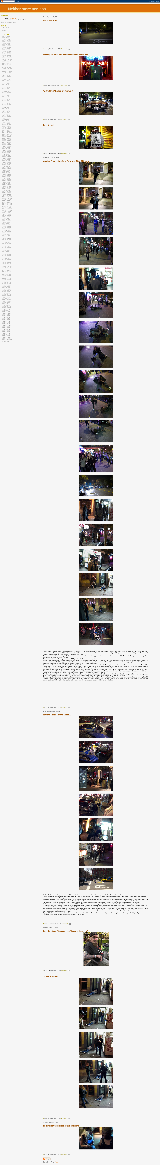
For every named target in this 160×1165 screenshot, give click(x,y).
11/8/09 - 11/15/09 (6, 270)
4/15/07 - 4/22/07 (6, 92)
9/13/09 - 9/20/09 (6, 259)
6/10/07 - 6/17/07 (6, 103)
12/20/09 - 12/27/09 (7, 278)
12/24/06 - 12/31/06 (7, 71)
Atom (56, 1162)
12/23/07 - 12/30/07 (7, 140)
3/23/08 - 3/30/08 (6, 158)
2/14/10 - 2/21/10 (6, 289)
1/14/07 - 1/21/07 (6, 75)
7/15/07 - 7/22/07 (6, 110)
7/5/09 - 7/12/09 (6, 246)
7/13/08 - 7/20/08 (6, 179)
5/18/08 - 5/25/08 (6, 168)
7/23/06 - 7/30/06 (6, 42)
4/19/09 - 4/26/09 (6, 233)
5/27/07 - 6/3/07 (6, 100)
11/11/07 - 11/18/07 (7, 132)
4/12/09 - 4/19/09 (6, 231)
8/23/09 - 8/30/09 (6, 255)
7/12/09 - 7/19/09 (6, 247)
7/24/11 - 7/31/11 (6, 326)
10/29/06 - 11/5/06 (6, 60)
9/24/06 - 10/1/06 (6, 54)
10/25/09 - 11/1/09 (6, 267)
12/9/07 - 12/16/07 (6, 138)
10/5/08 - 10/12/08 (6, 195)
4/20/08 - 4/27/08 (6, 163)
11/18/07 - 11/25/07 (7, 134)
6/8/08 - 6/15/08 (6, 173)
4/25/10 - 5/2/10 (6, 302)
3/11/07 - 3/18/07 (6, 86)
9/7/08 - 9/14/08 (6, 190)
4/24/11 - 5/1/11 (6, 309)
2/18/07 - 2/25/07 (6, 82)
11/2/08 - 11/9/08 (6, 201)
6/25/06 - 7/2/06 (6, 36)
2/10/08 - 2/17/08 (6, 150)
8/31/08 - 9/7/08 (6, 189)
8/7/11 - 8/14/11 (6, 329)
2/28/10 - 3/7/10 (6, 291)
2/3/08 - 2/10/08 (6, 148)
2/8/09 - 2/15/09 (6, 219)
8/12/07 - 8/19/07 (6, 115)
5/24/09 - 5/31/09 (6, 239)
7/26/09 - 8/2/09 (6, 250)
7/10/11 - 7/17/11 (6, 323)
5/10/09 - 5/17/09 (6, 237)
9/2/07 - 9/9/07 (5, 119)
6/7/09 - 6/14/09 (6, 242)
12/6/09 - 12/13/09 (6, 275)
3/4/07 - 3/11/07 (6, 84)
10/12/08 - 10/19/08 (7, 197)
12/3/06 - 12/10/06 (6, 67)
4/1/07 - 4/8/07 (5, 90)
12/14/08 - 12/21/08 (7, 209)
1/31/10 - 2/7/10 (6, 286)
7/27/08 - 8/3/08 (6, 182)
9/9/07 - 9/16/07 (6, 120)
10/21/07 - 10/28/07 (7, 128)
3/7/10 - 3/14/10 (6, 293)
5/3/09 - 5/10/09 (6, 235)
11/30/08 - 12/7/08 (6, 206)
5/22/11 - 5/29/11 (6, 314)
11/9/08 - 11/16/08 (6, 202)
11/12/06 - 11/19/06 (7, 63)
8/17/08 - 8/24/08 (6, 186)
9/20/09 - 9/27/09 (6, 261)
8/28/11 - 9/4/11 (6, 333)
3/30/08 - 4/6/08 (6, 159)
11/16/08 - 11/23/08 (7, 203)
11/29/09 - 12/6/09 (6, 274)
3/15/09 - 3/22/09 (6, 226)
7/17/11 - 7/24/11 (6, 325)
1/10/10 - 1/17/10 (6, 282)
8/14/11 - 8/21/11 (6, 330)
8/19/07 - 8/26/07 (6, 116)
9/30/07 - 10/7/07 (6, 124)
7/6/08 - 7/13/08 (6, 178)
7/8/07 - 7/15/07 (6, 108)
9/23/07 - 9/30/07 (6, 123)
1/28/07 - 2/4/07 (6, 78)
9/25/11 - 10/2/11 (6, 338)
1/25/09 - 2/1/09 (6, 217)
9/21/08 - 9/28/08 (6, 193)
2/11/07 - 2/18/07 (6, 80)
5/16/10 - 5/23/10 (6, 306)
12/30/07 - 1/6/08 (6, 142)
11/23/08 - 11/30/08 (7, 205)
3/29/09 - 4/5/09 (6, 229)
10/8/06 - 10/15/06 (6, 56)
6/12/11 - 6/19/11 (6, 318)
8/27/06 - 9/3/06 (6, 48)
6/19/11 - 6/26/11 (6, 319)
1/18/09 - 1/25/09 (6, 215)
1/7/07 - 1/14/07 (6, 74)
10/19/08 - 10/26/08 (7, 198)
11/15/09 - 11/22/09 (7, 271)
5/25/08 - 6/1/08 (6, 170)
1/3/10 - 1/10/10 (6, 281)
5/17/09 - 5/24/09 (6, 238)
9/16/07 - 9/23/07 (6, 122)
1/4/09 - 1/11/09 (6, 213)
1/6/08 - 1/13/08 (6, 143)
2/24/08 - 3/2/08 (6, 152)
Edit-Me (4, 29)
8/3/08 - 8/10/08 (6, 183)
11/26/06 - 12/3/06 (6, 66)
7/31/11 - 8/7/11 (6, 327)
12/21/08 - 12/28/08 (7, 210)
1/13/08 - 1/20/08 (6, 144)
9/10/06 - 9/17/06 (6, 51)
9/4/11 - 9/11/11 (6, 334)
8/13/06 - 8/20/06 (6, 46)
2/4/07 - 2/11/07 (6, 79)
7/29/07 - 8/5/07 (6, 112)
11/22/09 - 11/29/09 (7, 273)
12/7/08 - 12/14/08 (6, 207)
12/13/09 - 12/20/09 (7, 277)
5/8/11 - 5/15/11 (6, 311)
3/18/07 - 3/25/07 (6, 87)
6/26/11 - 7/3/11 (6, 321)
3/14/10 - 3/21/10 (6, 294)
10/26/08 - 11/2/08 (6, 199)
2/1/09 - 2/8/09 (5, 218)
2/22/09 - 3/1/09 (6, 222)
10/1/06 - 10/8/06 (6, 55)
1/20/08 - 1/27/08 (6, 146)
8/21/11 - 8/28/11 (6, 331)
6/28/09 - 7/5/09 (6, 245)
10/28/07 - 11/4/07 (6, 130)
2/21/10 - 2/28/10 (6, 290)
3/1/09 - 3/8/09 (5, 223)
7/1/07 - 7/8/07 (5, 107)
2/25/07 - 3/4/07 (6, 83)
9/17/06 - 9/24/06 (6, 52)
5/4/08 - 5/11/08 (6, 166)
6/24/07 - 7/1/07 (6, 106)
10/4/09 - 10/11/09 (6, 263)
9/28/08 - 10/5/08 (6, 194)
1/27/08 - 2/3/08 (6, 147)
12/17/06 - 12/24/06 (7, 70)
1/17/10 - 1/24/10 (6, 283)
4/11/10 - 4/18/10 (6, 299)
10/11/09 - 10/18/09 (7, 265)
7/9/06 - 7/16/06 (6, 39)
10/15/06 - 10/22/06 (7, 58)
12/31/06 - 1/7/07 (6, 72)
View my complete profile (8, 22)
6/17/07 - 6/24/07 (6, 104)
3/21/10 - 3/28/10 (6, 295)
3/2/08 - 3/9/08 (5, 154)
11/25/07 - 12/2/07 (6, 135)
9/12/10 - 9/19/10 (6, 307)
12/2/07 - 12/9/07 (6, 136)
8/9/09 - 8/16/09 (6, 253)
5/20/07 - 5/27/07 (6, 99)
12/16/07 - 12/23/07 (7, 139)
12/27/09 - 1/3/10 (6, 279)
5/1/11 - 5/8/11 (5, 310)
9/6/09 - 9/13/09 (6, 258)
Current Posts (5, 341)
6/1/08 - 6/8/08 (5, 171)
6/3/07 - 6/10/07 (6, 102)
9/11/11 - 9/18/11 (6, 335)
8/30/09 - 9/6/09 (6, 257)
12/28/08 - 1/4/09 (6, 211)
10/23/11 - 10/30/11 (7, 339)
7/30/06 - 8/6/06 (6, 43)
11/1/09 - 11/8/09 (6, 269)
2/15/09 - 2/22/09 (6, 221)
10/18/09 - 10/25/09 (7, 266)
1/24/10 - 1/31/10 (6, 285)
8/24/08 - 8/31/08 (6, 187)
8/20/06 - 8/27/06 (6, 47)
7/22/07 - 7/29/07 (6, 111)
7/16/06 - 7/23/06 (6, 40)
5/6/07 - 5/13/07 (6, 96)
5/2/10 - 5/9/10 (5, 303)
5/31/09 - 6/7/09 (6, 241)
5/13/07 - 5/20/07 (6, 98)
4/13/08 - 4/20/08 (6, 162)
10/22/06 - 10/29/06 (7, 59)
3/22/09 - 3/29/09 (6, 227)
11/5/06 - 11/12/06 (6, 62)
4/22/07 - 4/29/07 (6, 94)
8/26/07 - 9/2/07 (6, 118)
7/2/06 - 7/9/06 (5, 38)
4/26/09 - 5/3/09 (6, 234)
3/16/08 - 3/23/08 (6, 156)
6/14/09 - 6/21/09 (6, 243)
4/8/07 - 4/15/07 (6, 91)
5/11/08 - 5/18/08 (6, 167)
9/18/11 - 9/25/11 (6, 337)
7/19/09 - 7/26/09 (6, 249)
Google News (5, 27)
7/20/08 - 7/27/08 (6, 181)
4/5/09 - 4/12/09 (6, 230)
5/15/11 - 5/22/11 (6, 313)
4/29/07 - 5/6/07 (6, 95)
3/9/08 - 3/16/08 (6, 155)
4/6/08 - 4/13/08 (6, 160)
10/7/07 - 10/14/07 (6, 126)
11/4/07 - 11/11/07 (6, 131)
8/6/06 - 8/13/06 (6, 44)
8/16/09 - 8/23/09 (6, 254)
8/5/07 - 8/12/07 (6, 114)
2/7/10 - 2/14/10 (6, 287)
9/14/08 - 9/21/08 (6, 191)
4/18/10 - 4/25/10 (6, 301)
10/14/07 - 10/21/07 (7, 127)
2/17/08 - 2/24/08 (6, 151)
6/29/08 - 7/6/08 (6, 177)
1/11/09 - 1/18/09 (6, 214)
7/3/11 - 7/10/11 (6, 322)
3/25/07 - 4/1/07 (6, 88)
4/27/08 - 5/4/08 (6, 164)
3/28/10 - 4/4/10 (6, 297)
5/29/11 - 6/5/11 (6, 315)
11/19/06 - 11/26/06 (7, 64)
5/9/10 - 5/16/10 (6, 305)
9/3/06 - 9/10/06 (6, 50)
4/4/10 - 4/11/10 (6, 298)
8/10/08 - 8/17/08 (6, 185)
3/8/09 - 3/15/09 (6, 225)
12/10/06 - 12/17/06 (7, 68)
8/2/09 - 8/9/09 (5, 251)
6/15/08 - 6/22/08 (6, 174)
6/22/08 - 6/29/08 (6, 175)
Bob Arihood (12, 18)
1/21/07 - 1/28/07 (6, 76)
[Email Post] (69, 49)
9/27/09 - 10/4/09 (6, 262)
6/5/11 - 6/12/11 (6, 317)
